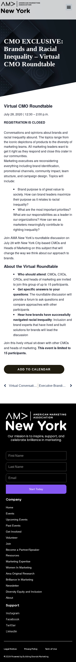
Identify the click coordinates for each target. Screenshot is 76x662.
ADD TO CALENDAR (34, 369)
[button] (69, 7)
